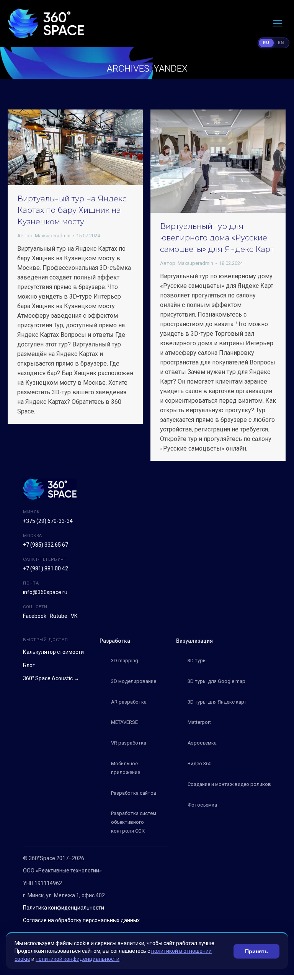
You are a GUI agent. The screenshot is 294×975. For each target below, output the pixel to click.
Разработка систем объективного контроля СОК (133, 822)
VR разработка (128, 743)
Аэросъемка (202, 743)
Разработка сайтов (134, 793)
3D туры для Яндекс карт (217, 702)
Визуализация (194, 641)
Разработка (115, 641)
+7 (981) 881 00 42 (45, 568)
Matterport (199, 722)
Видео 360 (199, 763)
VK (74, 616)
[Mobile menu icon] (278, 23)
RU (266, 42)
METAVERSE (124, 722)
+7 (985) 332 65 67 (45, 545)
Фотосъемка (202, 805)
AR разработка (129, 702)
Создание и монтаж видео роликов (229, 784)
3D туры (197, 660)
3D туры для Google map (216, 681)
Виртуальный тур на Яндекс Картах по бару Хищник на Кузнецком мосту (72, 210)
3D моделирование (133, 681)
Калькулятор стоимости (53, 652)
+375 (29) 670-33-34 (48, 521)
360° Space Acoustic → (51, 678)
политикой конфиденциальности (77, 959)
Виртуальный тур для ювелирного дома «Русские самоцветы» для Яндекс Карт (217, 238)
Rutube (58, 616)
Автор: (43, 235)
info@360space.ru (45, 592)
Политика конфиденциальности (63, 908)
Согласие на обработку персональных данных (81, 920)
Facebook (34, 616)
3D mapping (124, 660)
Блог (29, 665)
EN (281, 42)
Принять (256, 951)
